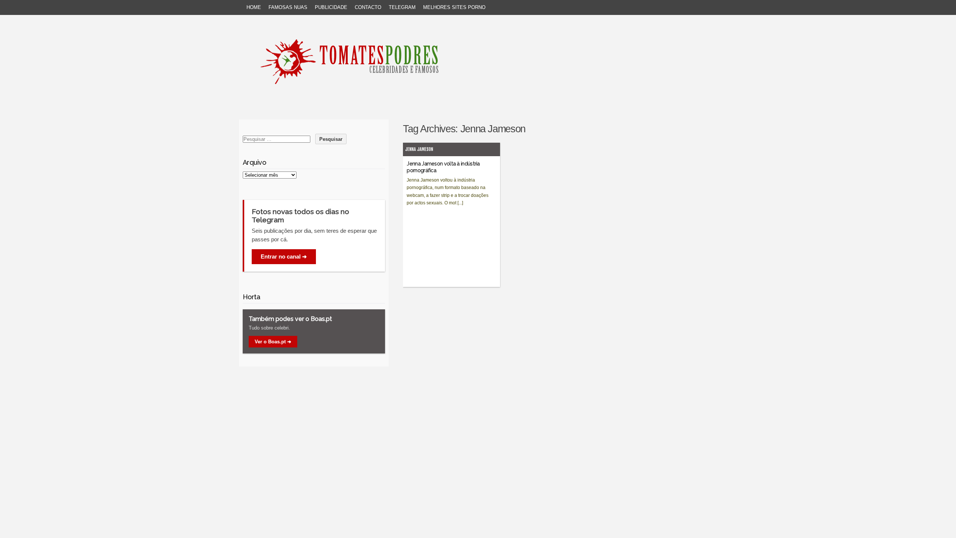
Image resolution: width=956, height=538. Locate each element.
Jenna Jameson (419, 149)
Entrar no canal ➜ (284, 256)
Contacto (368, 7)
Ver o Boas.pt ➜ (273, 341)
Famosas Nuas (288, 7)
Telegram (402, 7)
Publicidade (331, 7)
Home (253, 7)
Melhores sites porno (454, 7)
